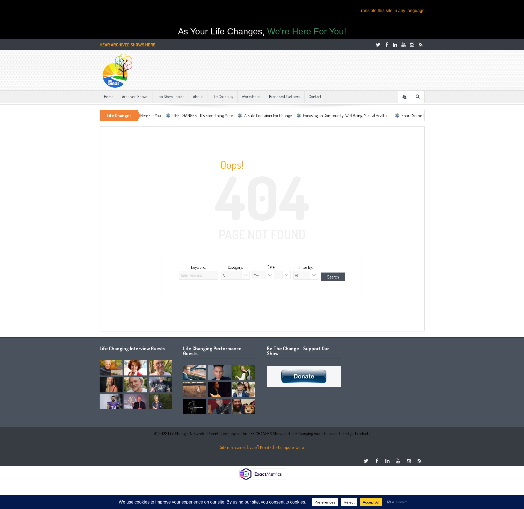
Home (109, 96)
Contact (315, 96)
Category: (235, 267)
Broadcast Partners (284, 96)
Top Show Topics (170, 96)
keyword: (198, 267)
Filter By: (306, 267)
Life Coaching (222, 96)
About (198, 96)
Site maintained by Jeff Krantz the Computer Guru (262, 447)
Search (333, 277)
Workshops (251, 96)
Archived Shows (135, 96)
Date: (271, 267)
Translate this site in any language (392, 10)
